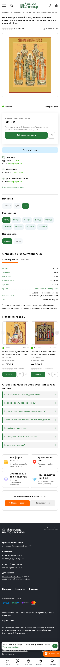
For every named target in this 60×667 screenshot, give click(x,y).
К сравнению (52, 29)
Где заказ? (40, 664)
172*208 (7, 227)
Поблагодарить (19, 503)
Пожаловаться (42, 503)
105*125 (27, 220)
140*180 (48, 220)
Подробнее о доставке (13, 187)
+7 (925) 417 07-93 (12, 564)
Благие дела (8, 654)
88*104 (16, 220)
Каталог (18, 664)
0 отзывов (19, 29)
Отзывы (25, 260)
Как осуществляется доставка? (20, 437)
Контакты (52, 664)
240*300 (30, 227)
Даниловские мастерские (46, 289)
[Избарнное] (49, 5)
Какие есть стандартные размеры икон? (25, 411)
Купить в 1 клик (30, 150)
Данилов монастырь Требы (14, 650)
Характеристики (10, 260)
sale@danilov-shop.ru (11, 576)
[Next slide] (57, 333)
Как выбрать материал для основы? (22, 395)
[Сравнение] (56, 5)
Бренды (33, 589)
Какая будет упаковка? (15, 428)
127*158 (38, 220)
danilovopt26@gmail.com (13, 579)
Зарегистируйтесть (32, 127)
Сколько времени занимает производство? (27, 420)
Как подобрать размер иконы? (20, 403)
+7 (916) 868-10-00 (12, 555)
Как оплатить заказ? (14, 445)
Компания (20, 589)
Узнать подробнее (11, 647)
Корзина (28, 664)
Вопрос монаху (49, 650)
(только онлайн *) (25, 118)
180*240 (18, 227)
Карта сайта (8, 621)
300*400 (43, 227)
